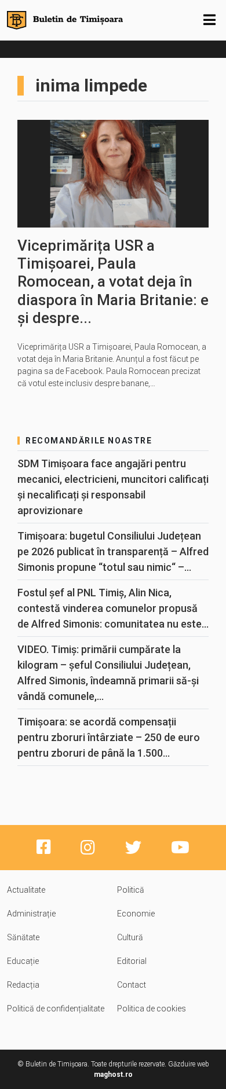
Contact (131, 984)
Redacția (23, 984)
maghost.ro (113, 1074)
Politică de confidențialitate (55, 1008)
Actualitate (26, 889)
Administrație (31, 913)
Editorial (132, 961)
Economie (136, 913)
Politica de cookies (151, 1008)
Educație (23, 961)
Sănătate (23, 937)
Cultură (130, 937)
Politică (130, 889)
